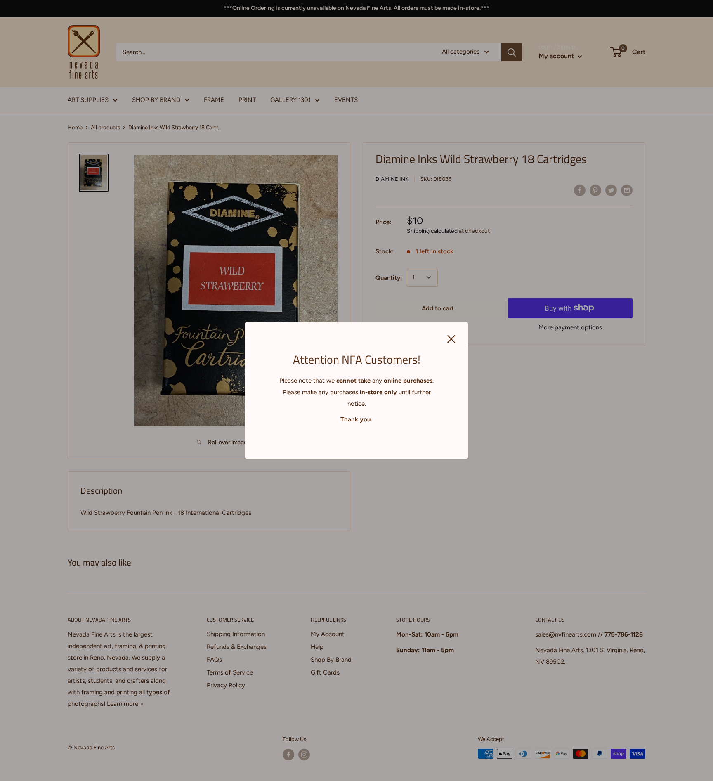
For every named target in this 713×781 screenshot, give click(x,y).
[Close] (451, 338)
